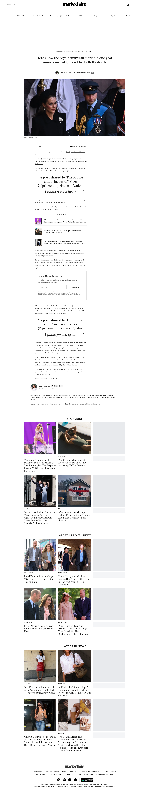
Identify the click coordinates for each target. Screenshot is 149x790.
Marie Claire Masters (48, 16)
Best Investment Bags (91, 16)
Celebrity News (73, 51)
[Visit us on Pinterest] (75, 779)
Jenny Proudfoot (66, 73)
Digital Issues (115, 16)
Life (77, 11)
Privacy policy (41, 774)
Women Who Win (126, 16)
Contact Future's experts (56, 771)
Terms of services (57, 292)
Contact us (74, 771)
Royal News (87, 51)
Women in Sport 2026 (33, 16)
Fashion (54, 11)
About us (69, 774)
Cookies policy (57, 774)
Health (70, 11)
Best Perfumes (104, 16)
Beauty (62, 11)
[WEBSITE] (60, 386)
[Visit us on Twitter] (58, 779)
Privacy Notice (41, 293)
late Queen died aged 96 (46, 159)
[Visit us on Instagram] (64, 779)
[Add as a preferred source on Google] (98, 780)
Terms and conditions (90, 771)
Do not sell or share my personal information (95, 774)
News (92, 73)
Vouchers (94, 11)
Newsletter (83, 146)
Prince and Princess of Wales (58, 308)
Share (39, 146)
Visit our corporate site (100, 784)
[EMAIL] (62, 386)
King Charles (39, 250)
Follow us (74, 146)
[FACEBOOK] (52, 386)
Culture (85, 11)
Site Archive (37, 771)
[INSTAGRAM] (55, 386)
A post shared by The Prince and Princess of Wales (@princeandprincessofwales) (60, 181)
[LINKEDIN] (57, 386)
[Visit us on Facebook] (69, 779)
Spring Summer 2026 (63, 16)
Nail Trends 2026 (77, 16)
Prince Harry (66, 265)
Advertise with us (109, 771)
